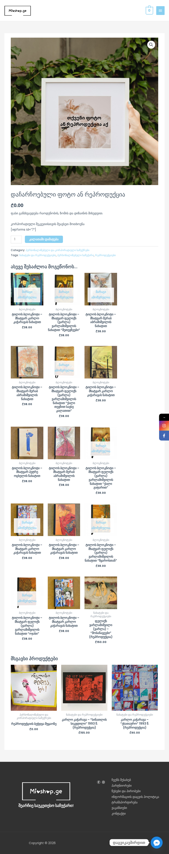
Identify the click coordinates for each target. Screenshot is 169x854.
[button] (151, 45)
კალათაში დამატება (44, 239)
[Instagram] (164, 426)
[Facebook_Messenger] (157, 842)
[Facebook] (164, 436)
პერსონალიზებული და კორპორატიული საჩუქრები (57, 250)
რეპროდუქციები (105, 255)
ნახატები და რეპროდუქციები (37, 255)
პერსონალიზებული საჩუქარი (75, 255)
